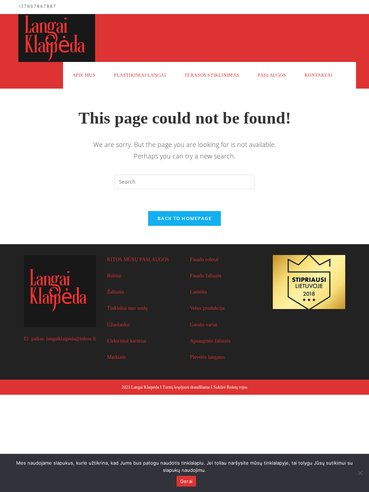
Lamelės (198, 292)
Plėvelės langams (207, 357)
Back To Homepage (184, 218)
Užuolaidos (118, 324)
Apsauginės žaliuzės (210, 341)
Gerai (186, 481)
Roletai (114, 275)
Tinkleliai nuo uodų (127, 308)
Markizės (116, 357)
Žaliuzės (115, 292)
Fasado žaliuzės (205, 275)
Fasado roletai (204, 259)
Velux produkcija (207, 308)
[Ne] (360, 473)
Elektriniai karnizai (126, 341)
